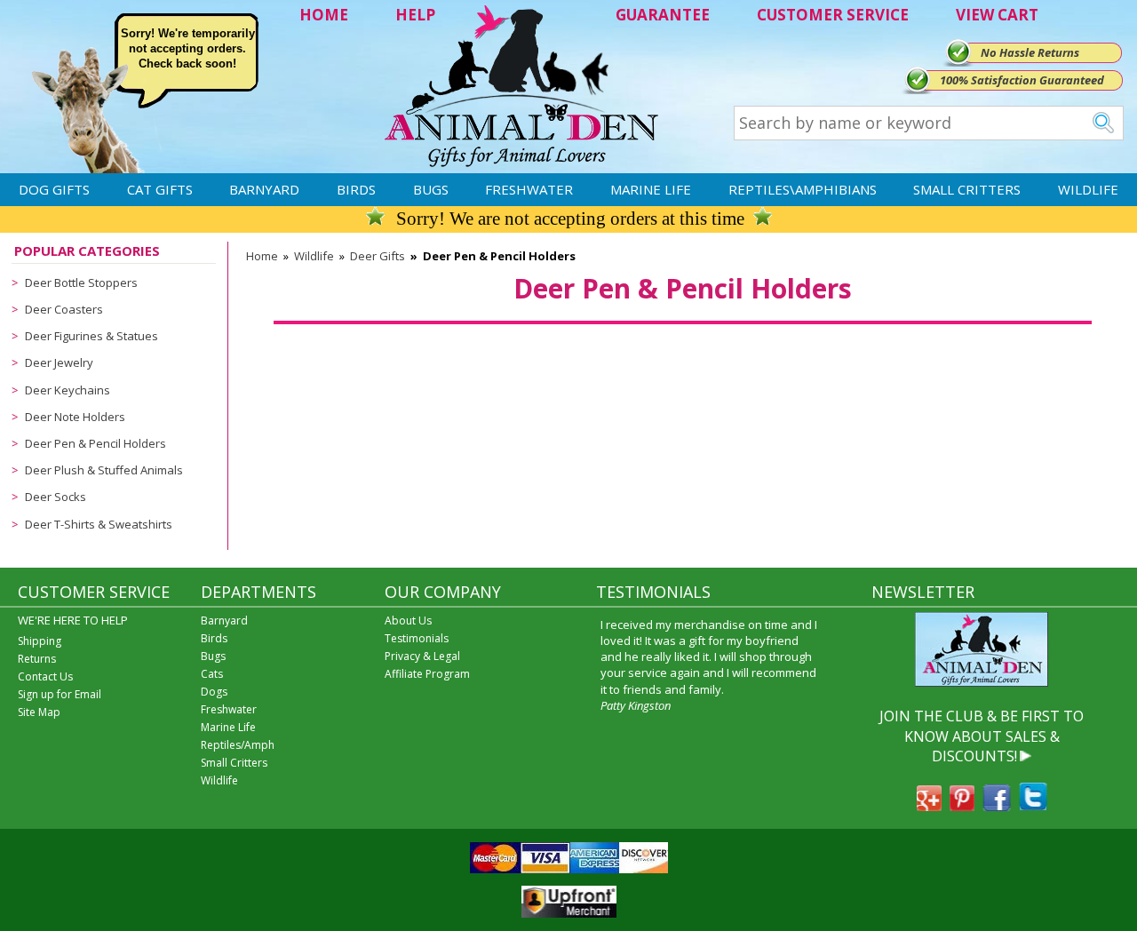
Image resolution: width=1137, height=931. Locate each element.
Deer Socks (55, 497)
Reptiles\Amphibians (802, 189)
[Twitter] (1033, 806)
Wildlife (1088, 189)
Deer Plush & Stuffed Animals (104, 470)
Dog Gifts (54, 189)
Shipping (39, 641)
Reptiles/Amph (237, 744)
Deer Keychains (67, 390)
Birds (356, 189)
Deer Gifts (377, 256)
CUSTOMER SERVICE (833, 14)
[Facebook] (997, 806)
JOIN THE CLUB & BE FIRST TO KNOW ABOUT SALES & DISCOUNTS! (981, 736)
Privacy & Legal (422, 656)
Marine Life (650, 189)
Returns (37, 658)
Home (262, 256)
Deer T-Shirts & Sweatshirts (98, 524)
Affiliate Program (427, 673)
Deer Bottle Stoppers (81, 282)
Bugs (431, 189)
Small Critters (967, 189)
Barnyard (264, 189)
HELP (415, 14)
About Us (408, 620)
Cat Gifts (160, 189)
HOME (323, 14)
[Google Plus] (929, 806)
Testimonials (417, 638)
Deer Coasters (64, 309)
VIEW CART (997, 14)
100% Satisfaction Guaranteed (1022, 80)
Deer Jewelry (59, 362)
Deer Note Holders (75, 417)
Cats (212, 673)
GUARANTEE (663, 14)
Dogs (214, 691)
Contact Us (45, 676)
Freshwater (529, 189)
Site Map (39, 712)
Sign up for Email (59, 694)
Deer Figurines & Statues (91, 336)
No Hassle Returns (1030, 52)
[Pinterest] (962, 806)
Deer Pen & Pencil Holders (95, 443)
